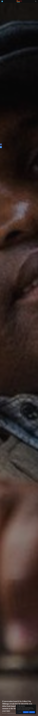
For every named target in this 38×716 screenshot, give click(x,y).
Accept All (32, 712)
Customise (19, 712)
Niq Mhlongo (11, 713)
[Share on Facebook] (1, 145)
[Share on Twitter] (1, 147)
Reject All (25, 712)
